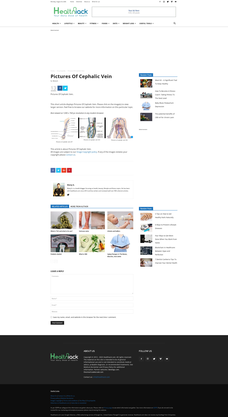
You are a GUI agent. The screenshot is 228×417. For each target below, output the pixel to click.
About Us (54, 396)
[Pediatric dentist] (63, 243)
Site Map (82, 401)
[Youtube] (175, 1)
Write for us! (96, 1)
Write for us (71, 396)
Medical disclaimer (67, 398)
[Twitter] (168, 1)
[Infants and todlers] (120, 220)
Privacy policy (55, 398)
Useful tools (145, 23)
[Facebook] (160, 1)
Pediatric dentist (56, 254)
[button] (174, 24)
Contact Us (61, 396)
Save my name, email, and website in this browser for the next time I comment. (84, 317)
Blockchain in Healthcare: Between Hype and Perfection (165, 251)
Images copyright (56, 401)
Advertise (79, 1)
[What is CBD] (92, 243)
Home (72, 1)
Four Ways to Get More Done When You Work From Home (166, 239)
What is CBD (83, 254)
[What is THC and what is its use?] (63, 220)
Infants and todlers (113, 231)
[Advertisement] (114, 48)
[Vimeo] (171, 1)
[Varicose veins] (92, 220)
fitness (93, 23)
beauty (81, 23)
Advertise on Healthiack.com (60, 403)
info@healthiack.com (101, 377)
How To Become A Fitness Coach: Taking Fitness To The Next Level (165, 94)
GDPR (155, 408)
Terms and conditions (71, 401)
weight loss (128, 23)
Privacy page (108, 408)
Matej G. (55, 81)
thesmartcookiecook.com (93, 372)
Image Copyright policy (87, 152)
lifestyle (68, 23)
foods (104, 23)
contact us (70, 154)
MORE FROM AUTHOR (79, 206)
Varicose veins (84, 231)
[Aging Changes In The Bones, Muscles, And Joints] (120, 243)
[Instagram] (164, 1)
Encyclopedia (61, 71)
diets (115, 23)
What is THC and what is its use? (62, 231)
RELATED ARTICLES (60, 206)
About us (87, 1)
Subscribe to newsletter (79, 403)
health (55, 23)
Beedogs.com (113, 369)
